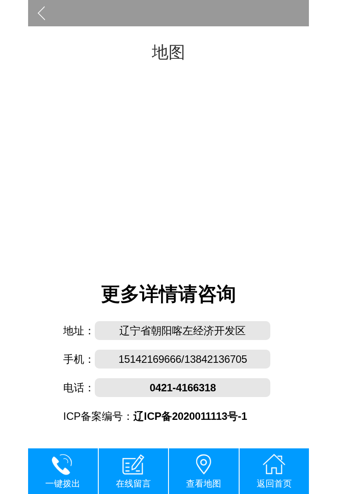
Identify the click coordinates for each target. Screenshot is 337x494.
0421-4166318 (183, 388)
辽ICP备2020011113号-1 (190, 416)
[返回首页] (41, 13)
